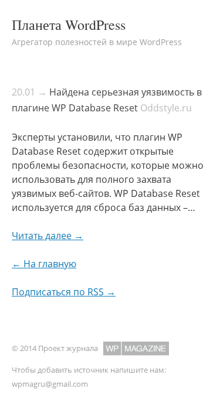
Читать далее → (47, 235)
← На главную (44, 263)
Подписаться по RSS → (64, 291)
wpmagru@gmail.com (50, 384)
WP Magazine (136, 348)
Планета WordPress (69, 24)
